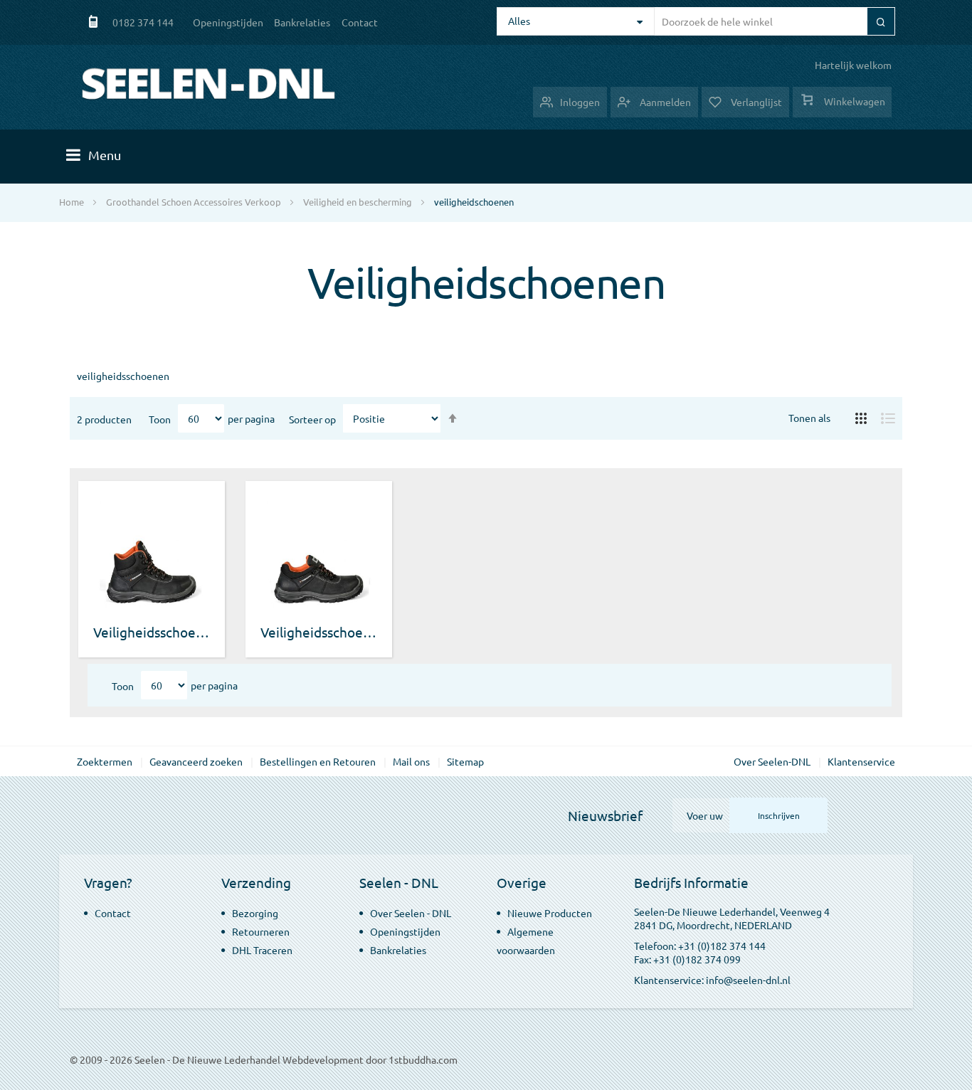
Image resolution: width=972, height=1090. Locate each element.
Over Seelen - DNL (410, 912)
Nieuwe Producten (549, 912)
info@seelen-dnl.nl (748, 979)
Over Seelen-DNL (772, 761)
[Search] (881, 21)
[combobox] (773, 21)
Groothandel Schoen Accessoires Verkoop (193, 202)
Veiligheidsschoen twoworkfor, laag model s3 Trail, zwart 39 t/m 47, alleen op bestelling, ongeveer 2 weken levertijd (319, 632)
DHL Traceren (262, 949)
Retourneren (261, 931)
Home (71, 202)
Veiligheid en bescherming (357, 202)
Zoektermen (104, 761)
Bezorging (255, 912)
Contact (360, 22)
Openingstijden (228, 22)
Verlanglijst (755, 101)
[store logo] (208, 84)
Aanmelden (664, 101)
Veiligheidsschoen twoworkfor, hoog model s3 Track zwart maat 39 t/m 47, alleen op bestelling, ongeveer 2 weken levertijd (152, 632)
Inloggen (580, 101)
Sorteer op (312, 419)
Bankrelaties (302, 22)
